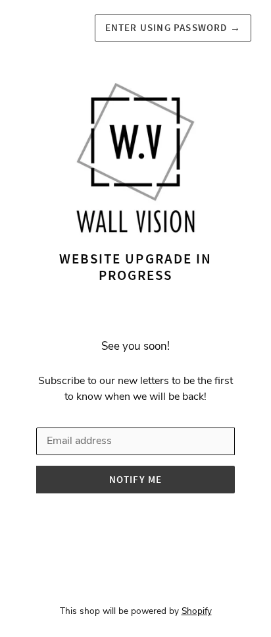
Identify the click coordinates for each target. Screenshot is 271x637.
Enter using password (173, 27)
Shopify (197, 611)
